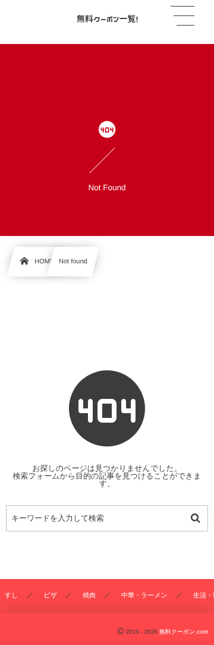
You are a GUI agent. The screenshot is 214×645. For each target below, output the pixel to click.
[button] (182, 16)
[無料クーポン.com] (107, 17)
